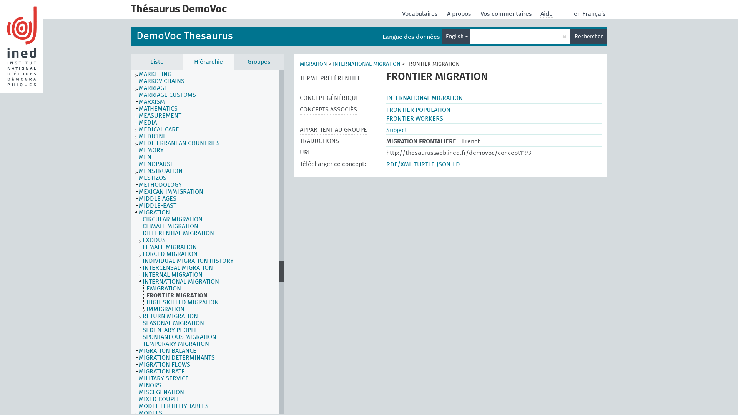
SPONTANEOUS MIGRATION (179, 337)
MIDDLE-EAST (157, 206)
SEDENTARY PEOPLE (170, 330)
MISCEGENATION (161, 392)
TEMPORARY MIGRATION (176, 344)
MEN (145, 157)
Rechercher (589, 36)
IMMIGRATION (165, 309)
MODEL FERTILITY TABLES (174, 406)
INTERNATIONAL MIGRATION (181, 282)
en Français (590, 14)
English (455, 36)
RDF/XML (399, 164)
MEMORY (151, 150)
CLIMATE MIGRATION (170, 226)
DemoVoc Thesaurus (184, 36)
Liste (157, 62)
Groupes (259, 62)
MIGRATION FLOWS (164, 365)
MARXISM (152, 102)
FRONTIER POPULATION (418, 110)
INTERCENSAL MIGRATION (178, 268)
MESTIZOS (152, 178)
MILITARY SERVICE (164, 378)
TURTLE (424, 164)
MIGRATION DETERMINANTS (177, 358)
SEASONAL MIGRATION (173, 323)
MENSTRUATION (161, 171)
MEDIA (148, 123)
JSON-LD (448, 164)
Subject (396, 130)
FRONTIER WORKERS (414, 119)
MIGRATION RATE (162, 372)
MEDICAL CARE (159, 129)
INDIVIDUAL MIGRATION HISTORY (188, 261)
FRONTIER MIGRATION (177, 295)
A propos (460, 14)
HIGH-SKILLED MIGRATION (182, 302)
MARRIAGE (153, 88)
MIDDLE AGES (157, 199)
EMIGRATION (163, 289)
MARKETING (155, 74)
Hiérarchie (208, 62)
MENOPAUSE (156, 164)
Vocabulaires (420, 14)
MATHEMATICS (158, 109)
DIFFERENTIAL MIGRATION (178, 233)
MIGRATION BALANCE (167, 351)
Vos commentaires (507, 14)
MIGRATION (154, 212)
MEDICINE (152, 136)
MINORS (150, 385)
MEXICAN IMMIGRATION (171, 192)
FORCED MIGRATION (170, 254)
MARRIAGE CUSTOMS (167, 95)
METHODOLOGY (160, 185)
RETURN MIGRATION (170, 316)
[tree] (207, 242)
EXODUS (154, 240)
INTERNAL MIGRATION (173, 275)
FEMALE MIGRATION (170, 247)
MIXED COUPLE (159, 399)
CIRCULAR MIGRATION (173, 219)
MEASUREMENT (160, 116)
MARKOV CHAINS (161, 81)
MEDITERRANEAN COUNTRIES (179, 143)
